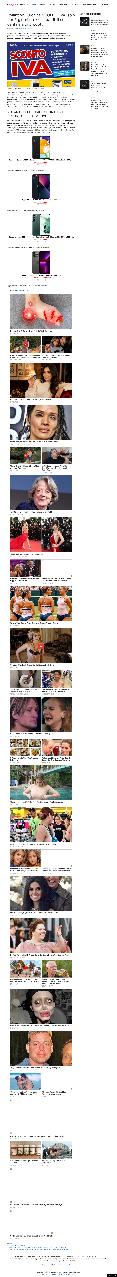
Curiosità (74, 4)
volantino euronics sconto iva (18, 1245)
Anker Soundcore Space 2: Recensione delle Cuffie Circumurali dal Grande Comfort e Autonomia (99, 88)
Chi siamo (45, 1274)
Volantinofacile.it (21, 290)
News (34, 4)
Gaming (42, 4)
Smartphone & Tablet (90, 4)
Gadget (52, 4)
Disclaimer (71, 1274)
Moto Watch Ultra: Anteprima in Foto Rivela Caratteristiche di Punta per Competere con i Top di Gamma (99, 105)
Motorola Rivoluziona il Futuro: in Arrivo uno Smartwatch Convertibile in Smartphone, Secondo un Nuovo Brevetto (99, 52)
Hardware (24, 4)
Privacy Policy (62, 1274)
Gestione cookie (112, 1275)
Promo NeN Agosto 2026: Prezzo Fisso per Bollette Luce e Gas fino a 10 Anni (99, 23)
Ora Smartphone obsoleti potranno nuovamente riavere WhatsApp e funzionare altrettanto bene (38, 1249)
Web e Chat (62, 4)
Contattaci (72, 1265)
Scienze (105, 4)
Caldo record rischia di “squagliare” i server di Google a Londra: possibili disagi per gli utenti (37, 1247)
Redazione (53, 1274)
